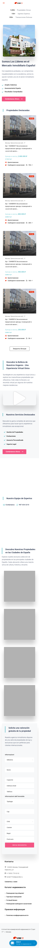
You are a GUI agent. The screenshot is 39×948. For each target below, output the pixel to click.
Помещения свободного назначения (19, 904)
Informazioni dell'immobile (14, 796)
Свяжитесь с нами (11, 881)
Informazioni (9, 754)
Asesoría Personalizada (15, 440)
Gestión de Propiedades (15, 432)
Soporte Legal (11, 444)
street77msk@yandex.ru (15, 877)
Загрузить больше (19, 349)
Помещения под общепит (15, 893)
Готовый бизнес (11, 900)
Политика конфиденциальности (17, 915)
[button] (19, 398)
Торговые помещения (14, 897)
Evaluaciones (11, 436)
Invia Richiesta (19, 845)
